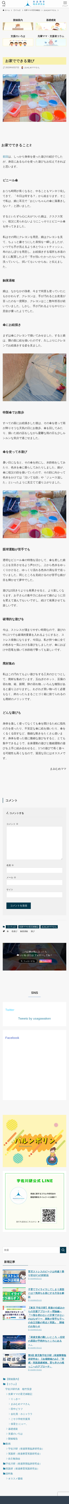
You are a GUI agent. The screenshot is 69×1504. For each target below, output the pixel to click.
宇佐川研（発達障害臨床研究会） (26, 1448)
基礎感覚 (13, 1428)
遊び (33, 931)
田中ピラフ (17, 1409)
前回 (5, 156)
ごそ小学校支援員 (20, 1419)
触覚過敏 (24, 931)
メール (11, 877)
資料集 (9, 1473)
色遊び (14, 931)
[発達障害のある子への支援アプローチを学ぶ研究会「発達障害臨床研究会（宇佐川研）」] (35, 4)
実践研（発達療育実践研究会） (25, 1453)
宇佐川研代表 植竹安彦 (18, 1389)
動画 (8, 1443)
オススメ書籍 (15, 1478)
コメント (12, 824)
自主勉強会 (14, 1458)
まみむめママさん (49, 927)
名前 (10, 865)
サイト (9, 889)
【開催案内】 (13, 1379)
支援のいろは (15, 1433)
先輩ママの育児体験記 (29, 927)
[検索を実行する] (63, 1250)
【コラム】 (11, 927)
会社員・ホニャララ (21, 1414)
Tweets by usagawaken (34, 1018)
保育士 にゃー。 (19, 1424)
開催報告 (13, 1438)
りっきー (15, 1399)
